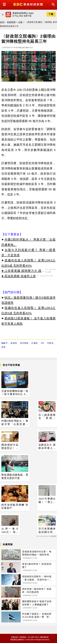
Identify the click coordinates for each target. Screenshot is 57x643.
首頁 (2, 22)
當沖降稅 (24, 343)
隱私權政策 (44, 637)
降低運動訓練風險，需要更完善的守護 (14, 476)
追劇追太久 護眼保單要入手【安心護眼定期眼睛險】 (47, 446)
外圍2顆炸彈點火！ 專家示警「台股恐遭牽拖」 (14, 422)
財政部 (14, 343)
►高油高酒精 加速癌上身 (18, 276)
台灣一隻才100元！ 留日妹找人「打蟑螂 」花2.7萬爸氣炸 (10, 530)
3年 (42, 343)
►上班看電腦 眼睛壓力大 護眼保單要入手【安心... (23, 271)
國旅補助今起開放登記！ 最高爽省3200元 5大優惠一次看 (10, 446)
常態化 (50, 343)
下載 (51, 14)
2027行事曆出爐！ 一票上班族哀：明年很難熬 (47, 500)
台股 (20, 22)
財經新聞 (11, 22)
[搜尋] (52, 7)
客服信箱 (14, 637)
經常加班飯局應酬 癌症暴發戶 (14, 506)
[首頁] (28, 4)
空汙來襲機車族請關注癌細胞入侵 (47, 530)
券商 (3, 347)
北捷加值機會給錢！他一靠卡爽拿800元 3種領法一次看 (14, 393)
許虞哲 (34, 343)
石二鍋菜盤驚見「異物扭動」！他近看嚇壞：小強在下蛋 (47, 417)
